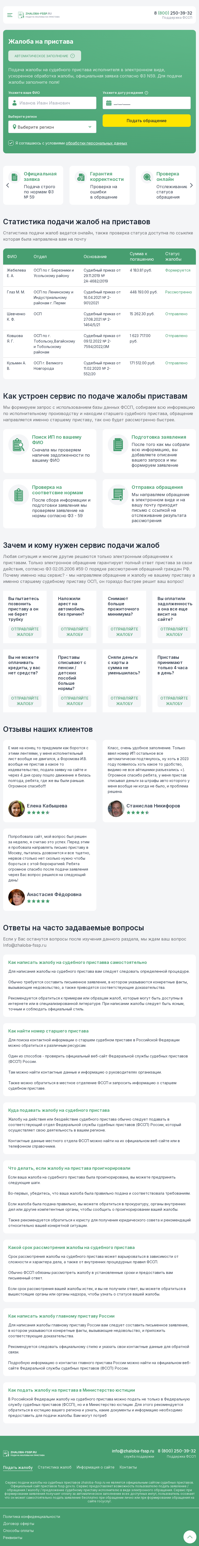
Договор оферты (18, 1523)
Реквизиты (12, 1537)
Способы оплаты (18, 1530)
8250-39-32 (173, 13)
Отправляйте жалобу (25, 632)
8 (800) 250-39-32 (177, 1450)
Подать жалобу (18, 1467)
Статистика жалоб (55, 1467)
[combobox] (52, 127)
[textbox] (52, 127)
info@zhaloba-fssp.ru (133, 1450)
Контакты (128, 1467)
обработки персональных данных (96, 143)
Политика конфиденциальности (31, 1516)
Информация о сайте (96, 1467)
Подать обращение (147, 120)
